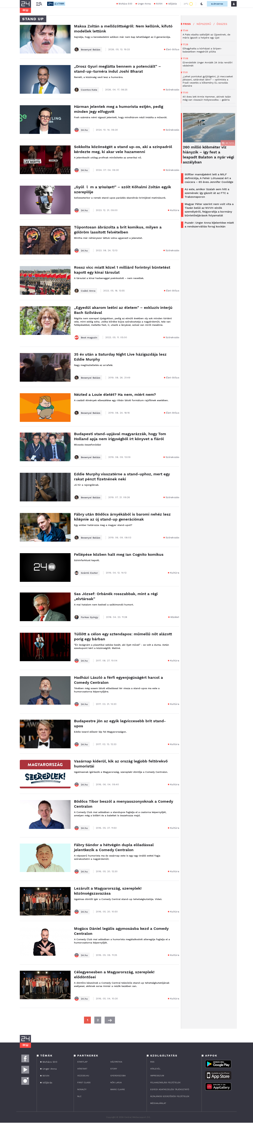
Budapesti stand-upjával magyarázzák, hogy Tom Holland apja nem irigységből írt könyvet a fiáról (120, 436)
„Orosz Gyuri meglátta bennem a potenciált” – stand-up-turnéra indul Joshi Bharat (117, 69)
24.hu (84, 130)
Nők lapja (116, 1082)
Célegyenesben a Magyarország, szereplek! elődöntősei (114, 974)
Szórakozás (172, 89)
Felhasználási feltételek (165, 1082)
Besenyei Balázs (90, 49)
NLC (79, 1096)
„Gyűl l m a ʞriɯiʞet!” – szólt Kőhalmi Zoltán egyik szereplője (122, 189)
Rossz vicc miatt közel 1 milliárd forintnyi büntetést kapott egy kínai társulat (122, 270)
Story (113, 1069)
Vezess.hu (83, 1075)
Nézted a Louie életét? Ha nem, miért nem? (115, 394)
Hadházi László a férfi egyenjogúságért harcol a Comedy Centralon (118, 680)
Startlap (82, 1062)
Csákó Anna (88, 290)
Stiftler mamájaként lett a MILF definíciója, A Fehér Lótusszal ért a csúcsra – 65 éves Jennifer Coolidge (209, 178)
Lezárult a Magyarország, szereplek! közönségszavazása (107, 890)
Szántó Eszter (89, 572)
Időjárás (172, 3)
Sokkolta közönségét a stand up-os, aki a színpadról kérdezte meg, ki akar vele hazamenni (123, 149)
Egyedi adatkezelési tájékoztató (169, 1089)
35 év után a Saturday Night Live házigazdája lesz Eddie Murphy (120, 356)
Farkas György (89, 617)
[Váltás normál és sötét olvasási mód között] (202, 4)
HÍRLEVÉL (155, 1069)
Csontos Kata (89, 89)
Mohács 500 (125, 3)
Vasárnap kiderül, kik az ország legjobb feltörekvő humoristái (121, 763)
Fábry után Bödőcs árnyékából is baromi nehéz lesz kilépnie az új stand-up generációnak (122, 516)
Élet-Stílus (172, 49)
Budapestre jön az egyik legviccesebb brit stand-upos (120, 723)
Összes (222, 24)
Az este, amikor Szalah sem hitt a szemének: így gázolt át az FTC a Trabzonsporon (207, 193)
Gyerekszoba (118, 1075)
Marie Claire (117, 1089)
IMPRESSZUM (157, 1075)
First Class (84, 1082)
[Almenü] (39, 4)
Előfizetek (217, 4)
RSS (152, 1062)
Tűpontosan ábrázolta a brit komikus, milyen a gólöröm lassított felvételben (118, 229)
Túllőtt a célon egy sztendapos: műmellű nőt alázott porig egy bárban (123, 636)
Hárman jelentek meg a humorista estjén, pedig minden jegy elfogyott (118, 109)
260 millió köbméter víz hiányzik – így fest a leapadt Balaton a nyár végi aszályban (208, 154)
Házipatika (116, 1062)
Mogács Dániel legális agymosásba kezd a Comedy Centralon (121, 931)
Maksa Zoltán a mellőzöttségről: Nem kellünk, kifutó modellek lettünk (123, 28)
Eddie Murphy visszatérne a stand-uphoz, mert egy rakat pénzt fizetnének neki (122, 476)
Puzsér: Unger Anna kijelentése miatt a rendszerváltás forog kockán (209, 224)
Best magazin (89, 337)
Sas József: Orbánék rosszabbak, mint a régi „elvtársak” (116, 596)
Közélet (174, 617)
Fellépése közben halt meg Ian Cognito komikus (119, 554)
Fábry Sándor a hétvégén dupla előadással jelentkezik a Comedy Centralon (114, 847)
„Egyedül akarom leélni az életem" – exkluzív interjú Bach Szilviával (123, 310)
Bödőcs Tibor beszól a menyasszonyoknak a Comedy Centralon (123, 804)
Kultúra (174, 210)
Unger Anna (144, 3)
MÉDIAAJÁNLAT (158, 1103)
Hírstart (82, 1069)
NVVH (159, 3)
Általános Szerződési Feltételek (169, 1096)
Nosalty (81, 1089)
